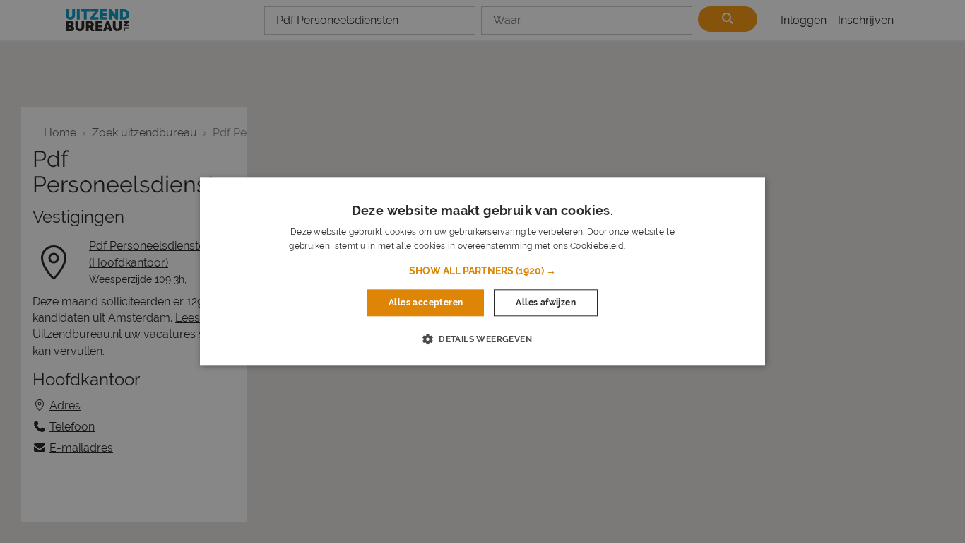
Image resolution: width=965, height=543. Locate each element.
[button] (482, 270)
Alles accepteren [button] (426, 303)
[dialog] (482, 271)
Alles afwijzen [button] (546, 303)
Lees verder (651, 247)
